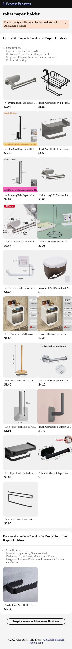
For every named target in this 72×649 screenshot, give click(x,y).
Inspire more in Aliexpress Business (36, 621)
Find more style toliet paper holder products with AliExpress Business (31, 24)
